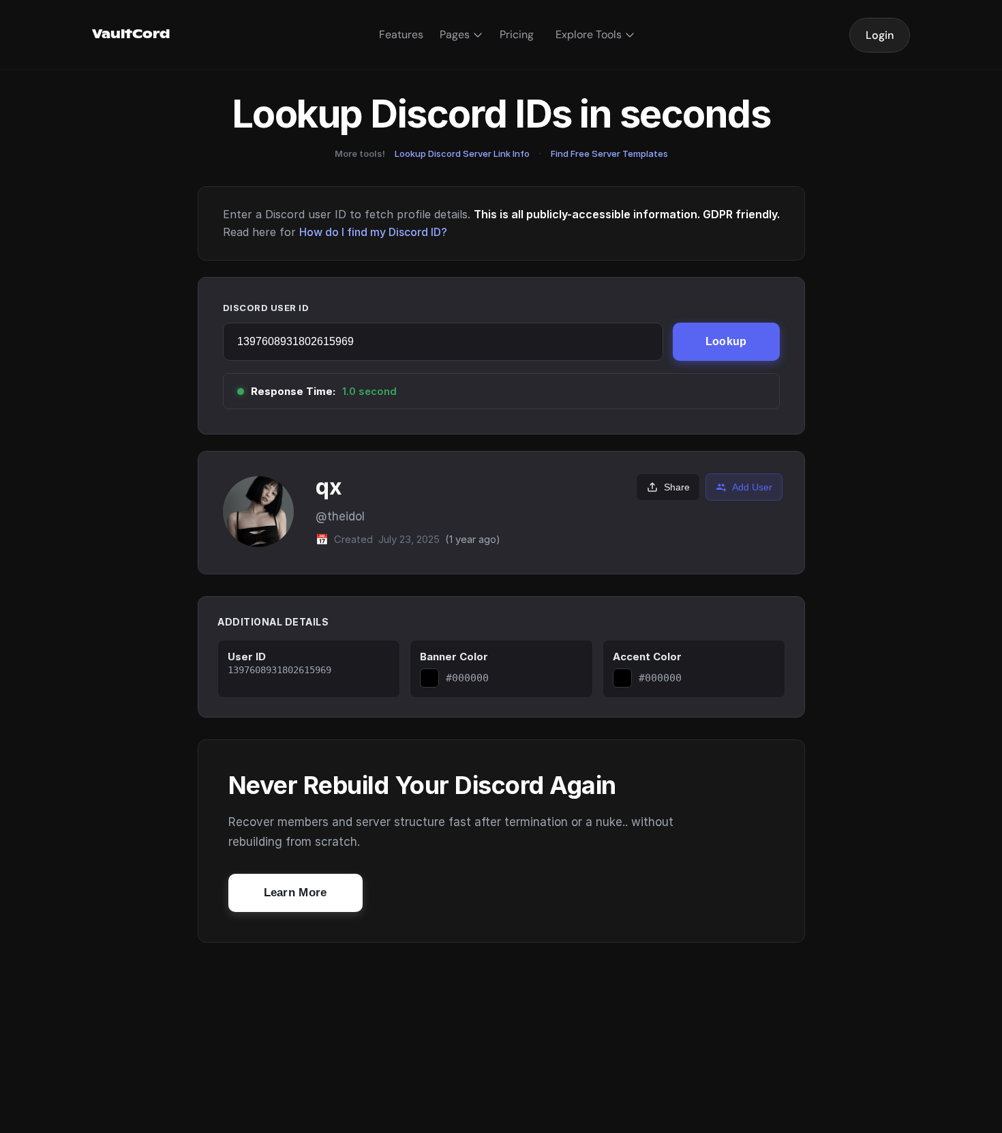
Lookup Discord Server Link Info (462, 153)
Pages (455, 34)
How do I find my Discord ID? (373, 232)
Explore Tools (589, 34)
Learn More (295, 892)
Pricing (517, 34)
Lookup (726, 341)
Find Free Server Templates (609, 153)
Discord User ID (266, 307)
